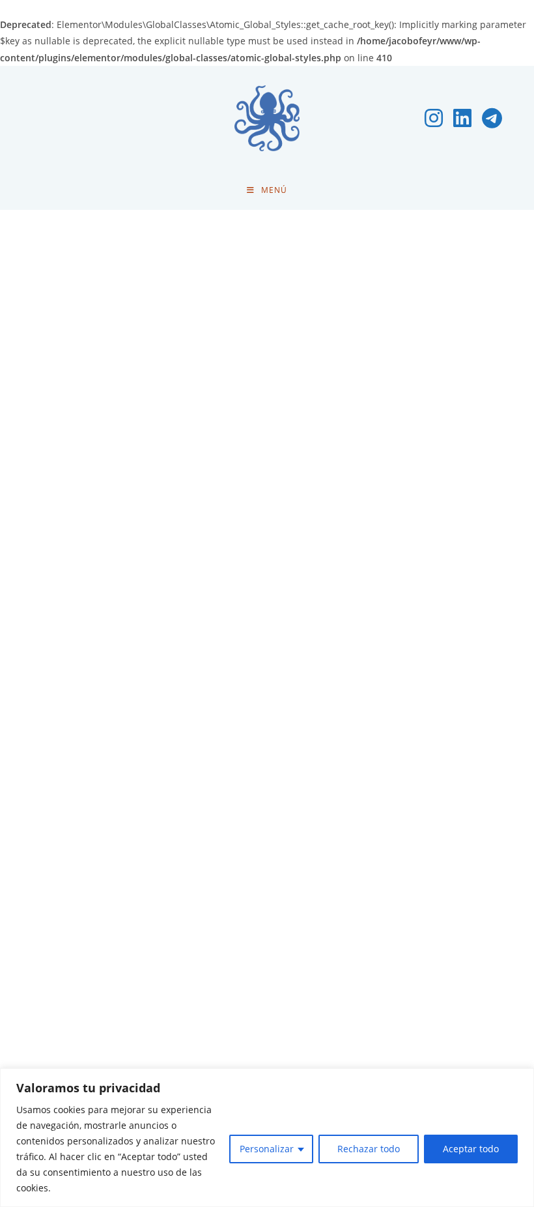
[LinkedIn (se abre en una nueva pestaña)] (462, 118)
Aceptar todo (471, 1148)
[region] (267, 1137)
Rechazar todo (368, 1148)
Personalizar (267, 1148)
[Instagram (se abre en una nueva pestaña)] (433, 118)
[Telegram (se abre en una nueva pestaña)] (492, 118)
